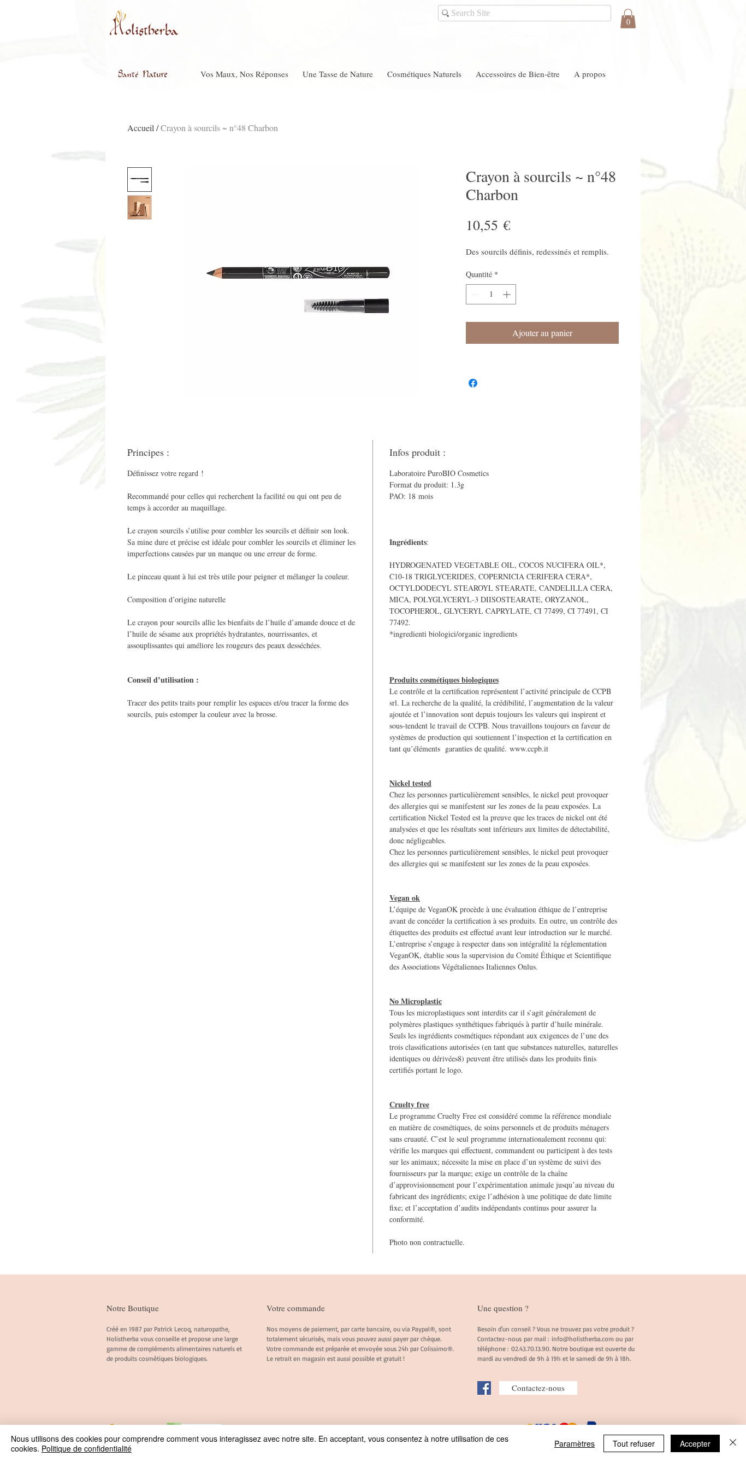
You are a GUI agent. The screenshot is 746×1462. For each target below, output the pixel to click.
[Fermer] (732, 1443)
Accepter (695, 1443)
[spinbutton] (491, 294)
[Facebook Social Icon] (484, 1388)
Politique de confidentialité (87, 1448)
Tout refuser (634, 1443)
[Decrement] (474, 294)
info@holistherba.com (583, 1339)
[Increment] (507, 294)
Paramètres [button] (574, 1443)
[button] (628, 18)
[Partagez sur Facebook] (472, 383)
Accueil (140, 127)
